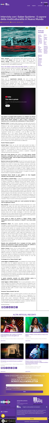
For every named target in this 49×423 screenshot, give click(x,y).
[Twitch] (44, 2)
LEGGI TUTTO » (3, 340)
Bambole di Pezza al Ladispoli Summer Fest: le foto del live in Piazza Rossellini (40, 60)
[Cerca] (47, 28)
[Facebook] (41, 2)
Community (40, 5)
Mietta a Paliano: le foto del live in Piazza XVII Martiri (45, 39)
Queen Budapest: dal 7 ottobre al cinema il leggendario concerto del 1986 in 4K (41, 39)
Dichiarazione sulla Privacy (34, 421)
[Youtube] (46, 2)
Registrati (34, 5)
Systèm (25, 66)
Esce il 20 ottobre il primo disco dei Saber (12, 66)
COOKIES (6, 417)
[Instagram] (43, 2)
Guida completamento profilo (22, 403)
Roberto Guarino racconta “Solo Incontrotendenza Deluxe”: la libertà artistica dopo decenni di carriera (36, 362)
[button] (46, 407)
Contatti (18, 402)
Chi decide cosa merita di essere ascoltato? (40, 49)
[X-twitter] (47, 2)
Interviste (13, 22)
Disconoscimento (20, 404)
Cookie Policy (26, 421)
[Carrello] (45, 6)
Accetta (32, 418)
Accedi (28, 5)
